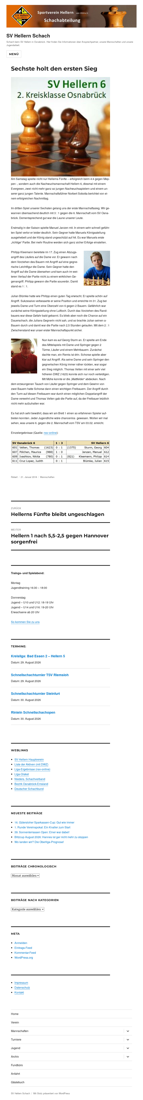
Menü (14, 54)
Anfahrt (15, 1074)
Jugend (15, 1048)
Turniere (16, 1039)
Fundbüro (17, 1065)
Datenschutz (22, 987)
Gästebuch (17, 1082)
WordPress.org (23, 957)
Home (14, 1014)
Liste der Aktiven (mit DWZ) (31, 764)
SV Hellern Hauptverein (29, 759)
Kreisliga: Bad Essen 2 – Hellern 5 (38, 655)
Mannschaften (47, 477)
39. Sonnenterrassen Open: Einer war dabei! (41, 832)
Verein (15, 1022)
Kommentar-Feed (25, 953)
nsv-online (50, 433)
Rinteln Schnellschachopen (33, 712)
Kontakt (19, 992)
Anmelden (20, 943)
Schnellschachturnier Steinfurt (35, 693)
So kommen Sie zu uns (25, 622)
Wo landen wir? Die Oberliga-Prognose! (39, 842)
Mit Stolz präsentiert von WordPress (51, 1093)
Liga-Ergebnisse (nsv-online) (32, 769)
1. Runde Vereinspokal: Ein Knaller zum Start (42, 827)
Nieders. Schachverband (29, 779)
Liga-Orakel (21, 774)
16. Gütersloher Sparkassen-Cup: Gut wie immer (44, 822)
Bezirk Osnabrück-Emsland (31, 784)
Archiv (15, 1056)
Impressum (21, 983)
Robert (14, 477)
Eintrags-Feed (23, 948)
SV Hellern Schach (28, 35)
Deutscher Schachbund (29, 789)
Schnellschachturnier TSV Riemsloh (40, 674)
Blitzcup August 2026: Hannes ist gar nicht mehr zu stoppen (51, 837)
